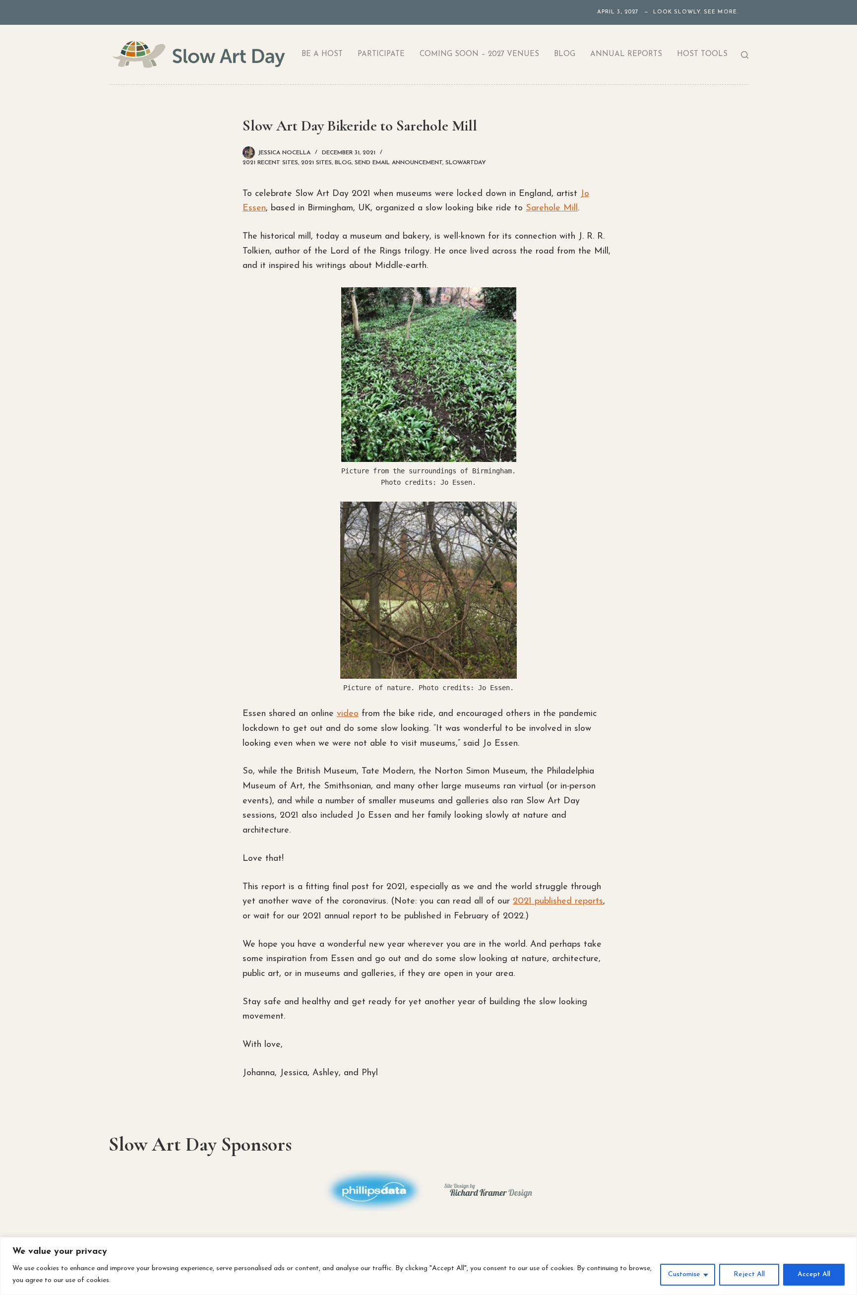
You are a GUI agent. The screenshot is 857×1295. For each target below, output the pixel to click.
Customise (684, 1274)
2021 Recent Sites (270, 163)
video (348, 714)
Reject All (749, 1274)
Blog (564, 54)
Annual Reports (626, 54)
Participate (381, 54)
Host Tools (702, 54)
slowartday (465, 163)
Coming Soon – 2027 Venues (479, 54)
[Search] (744, 55)
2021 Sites (316, 163)
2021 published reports (558, 901)
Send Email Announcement (398, 163)
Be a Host (322, 54)
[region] (428, 1266)
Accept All (813, 1274)
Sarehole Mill (552, 208)
